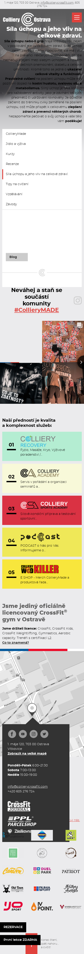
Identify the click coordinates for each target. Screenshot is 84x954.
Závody (11, 204)
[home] (27, 20)
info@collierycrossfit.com (57, 2)
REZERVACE (13, 927)
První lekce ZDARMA (20, 939)
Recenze (12, 164)
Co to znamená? (15, 642)
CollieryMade (16, 133)
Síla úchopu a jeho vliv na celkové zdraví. (37, 174)
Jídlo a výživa (16, 144)
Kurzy (10, 154)
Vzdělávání (14, 194)
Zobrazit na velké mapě (27, 753)
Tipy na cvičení (17, 184)
